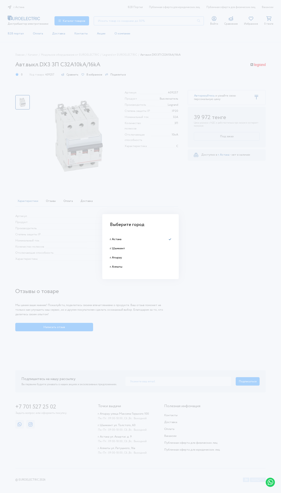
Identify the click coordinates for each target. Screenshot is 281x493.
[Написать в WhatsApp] (270, 482)
